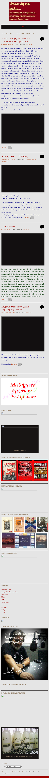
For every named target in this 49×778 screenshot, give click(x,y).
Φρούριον (4, 607)
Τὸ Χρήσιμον (5, 602)
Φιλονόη (29, 44)
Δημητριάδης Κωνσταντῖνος (9, 592)
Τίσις (2, 599)
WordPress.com (6, 773)
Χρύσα (3, 612)
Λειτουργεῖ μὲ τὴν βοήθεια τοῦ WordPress (13, 771)
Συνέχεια (6, 147)
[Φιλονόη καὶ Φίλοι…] (24, 21)
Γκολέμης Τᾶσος (6, 589)
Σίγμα (3, 597)
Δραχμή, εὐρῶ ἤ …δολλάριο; (14, 156)
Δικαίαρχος (4, 594)
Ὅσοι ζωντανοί (8, 226)
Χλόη (3, 610)
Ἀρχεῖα (3, 766)
